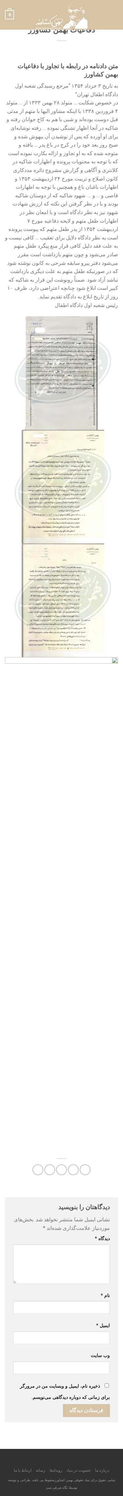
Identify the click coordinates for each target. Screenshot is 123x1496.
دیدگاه (102, 1238)
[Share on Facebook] (73, 1169)
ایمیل (103, 1325)
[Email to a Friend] (49, 1169)
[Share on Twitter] (61, 1169)
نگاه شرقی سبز (57, 1487)
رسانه (40, 1470)
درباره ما (102, 1470)
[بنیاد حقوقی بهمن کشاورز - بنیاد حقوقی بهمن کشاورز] (61, 15)
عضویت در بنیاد (78, 1470)
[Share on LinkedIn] (37, 1169)
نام (105, 1295)
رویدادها (56, 1470)
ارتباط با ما (22, 1470)
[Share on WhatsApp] (85, 1169)
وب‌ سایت (100, 1355)
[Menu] (114, 15)
